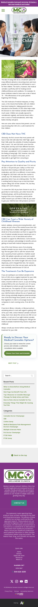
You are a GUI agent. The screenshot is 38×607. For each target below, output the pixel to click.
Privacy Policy (8, 591)
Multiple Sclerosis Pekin (12, 430)
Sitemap (16, 591)
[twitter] (12, 581)
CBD (23, 29)
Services (19, 554)
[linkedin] (26, 581)
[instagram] (16, 581)
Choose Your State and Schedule (18, 353)
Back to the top (20, 455)
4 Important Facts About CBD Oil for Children (22, 37)
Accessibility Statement (27, 591)
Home (19, 552)
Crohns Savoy (8, 422)
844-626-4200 (20, 572)
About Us (19, 559)
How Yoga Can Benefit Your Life (15, 392)
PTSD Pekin (8, 435)
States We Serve (19, 556)
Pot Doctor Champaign (12, 432)
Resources (19, 557)
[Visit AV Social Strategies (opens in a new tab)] (22, 603)
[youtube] (21, 581)
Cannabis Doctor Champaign (14, 416)
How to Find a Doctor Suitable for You (17, 400)
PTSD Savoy (8, 438)
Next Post (12, 363)
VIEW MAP (19, 568)
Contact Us (19, 503)
